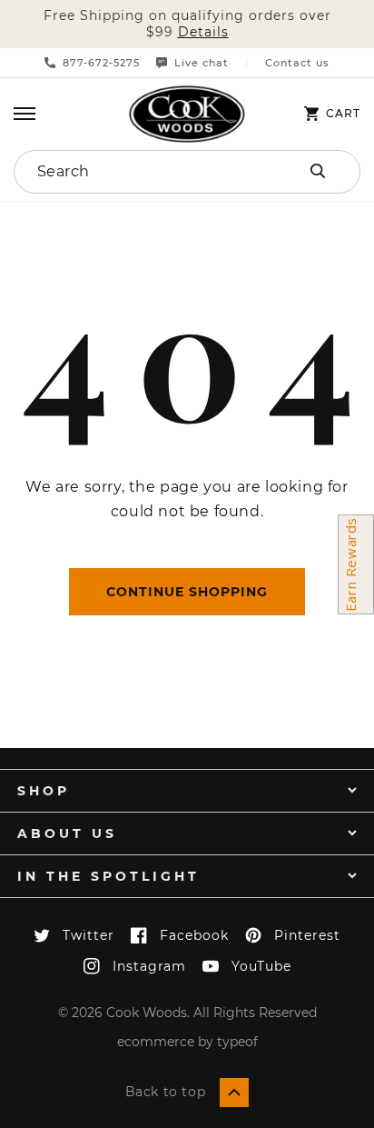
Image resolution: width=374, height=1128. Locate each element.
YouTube (261, 966)
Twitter (88, 935)
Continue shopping (187, 592)
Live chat (201, 62)
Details (203, 32)
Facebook (194, 935)
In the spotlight (108, 876)
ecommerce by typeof (187, 1041)
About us (67, 833)
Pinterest (307, 935)
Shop (43, 790)
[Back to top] (234, 1092)
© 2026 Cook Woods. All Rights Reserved (187, 1012)
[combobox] (136, 172)
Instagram (149, 966)
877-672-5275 (101, 62)
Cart (343, 113)
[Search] (318, 171)
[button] (24, 114)
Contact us (297, 63)
